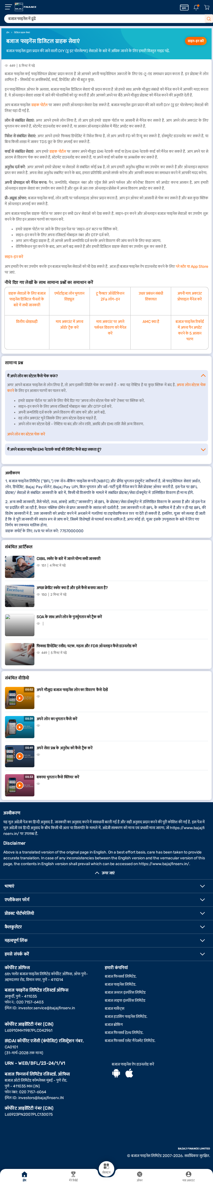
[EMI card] (184, 7)
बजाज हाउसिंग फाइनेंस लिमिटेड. (126, 1016)
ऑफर (140, 1180)
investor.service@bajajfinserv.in (46, 1008)
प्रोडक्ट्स (106, 1172)
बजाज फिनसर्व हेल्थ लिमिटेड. (124, 1032)
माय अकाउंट (188, 1180)
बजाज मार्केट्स (114, 1008)
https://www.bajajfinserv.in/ (164, 864)
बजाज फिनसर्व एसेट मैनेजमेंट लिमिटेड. (130, 1040)
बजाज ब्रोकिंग (114, 1024)
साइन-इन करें (196, 41)
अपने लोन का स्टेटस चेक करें (26, 434)
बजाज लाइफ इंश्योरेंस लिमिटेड (125, 1000)
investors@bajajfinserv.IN (41, 1097)
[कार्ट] (207, 7)
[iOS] (129, 1074)
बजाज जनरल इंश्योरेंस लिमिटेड (125, 992)
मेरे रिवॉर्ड (73, 1180)
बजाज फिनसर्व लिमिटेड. (121, 976)
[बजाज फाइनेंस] (25, 7)
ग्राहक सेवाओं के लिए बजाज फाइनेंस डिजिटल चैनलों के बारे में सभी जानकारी (26, 299)
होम (24, 1180)
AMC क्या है (151, 321)
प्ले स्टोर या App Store (192, 266)
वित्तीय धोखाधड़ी (26, 321)
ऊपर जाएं (108, 873)
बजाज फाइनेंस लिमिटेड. (120, 984)
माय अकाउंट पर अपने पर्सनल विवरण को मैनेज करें (110, 327)
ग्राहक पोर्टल (39, 105)
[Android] (116, 1074)
